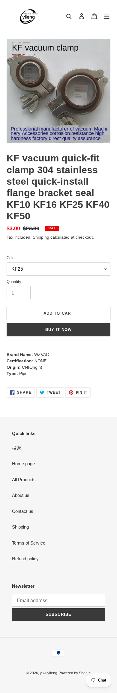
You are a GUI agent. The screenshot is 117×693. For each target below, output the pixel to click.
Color (11, 258)
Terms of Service (28, 542)
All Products (24, 479)
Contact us (22, 511)
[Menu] (106, 16)
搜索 (16, 447)
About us (20, 495)
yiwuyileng (48, 673)
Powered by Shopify (74, 673)
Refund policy (25, 558)
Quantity (14, 281)
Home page (23, 463)
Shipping (41, 237)
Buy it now (58, 329)
